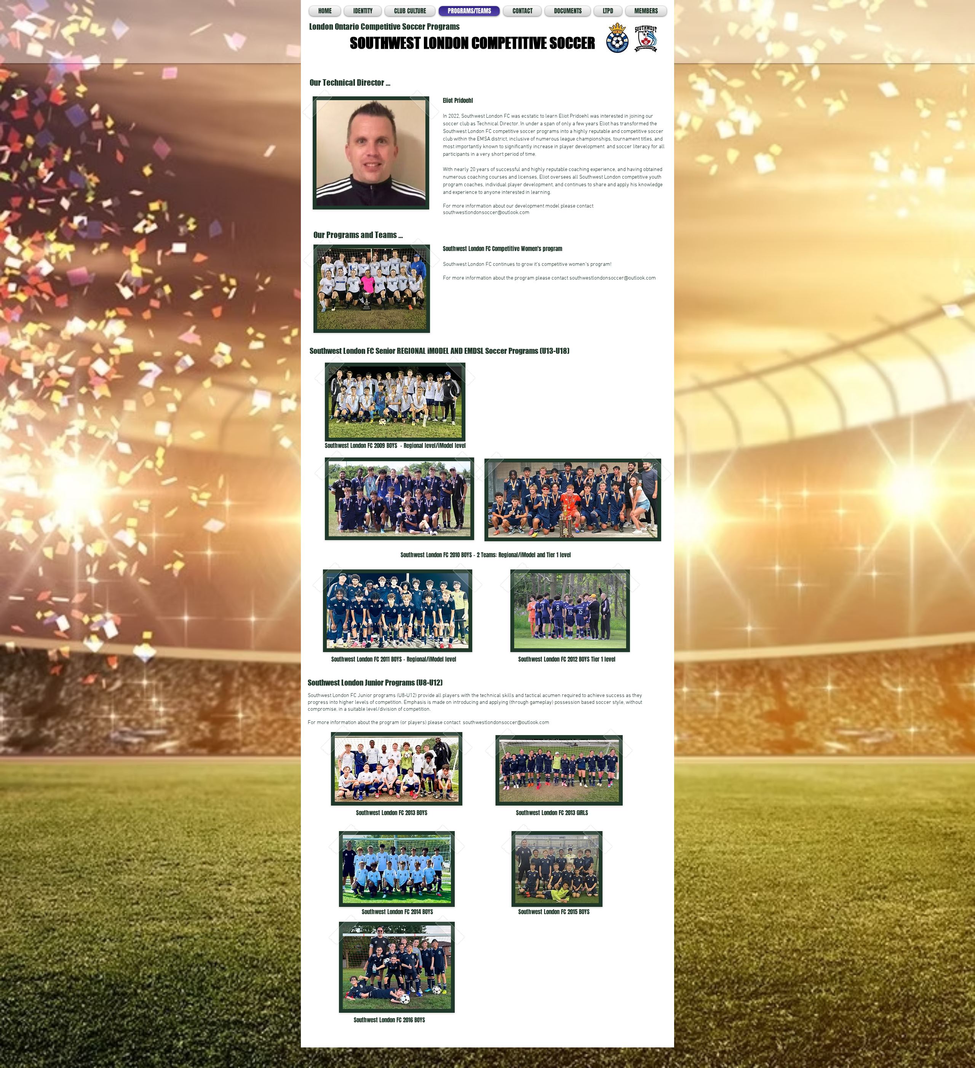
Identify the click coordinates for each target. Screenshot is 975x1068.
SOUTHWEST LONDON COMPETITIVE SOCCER (472, 43)
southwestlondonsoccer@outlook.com (486, 212)
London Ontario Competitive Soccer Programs (385, 26)
